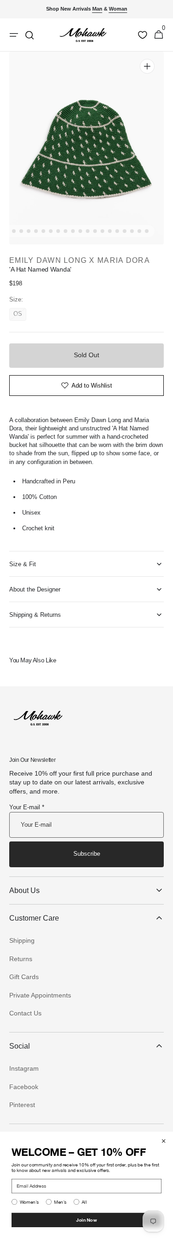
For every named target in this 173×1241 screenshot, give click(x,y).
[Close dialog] (163, 1141)
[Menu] (14, 35)
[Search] (29, 35)
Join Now (86, 1220)
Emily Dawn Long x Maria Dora (79, 260)
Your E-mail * (26, 807)
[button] (159, 35)
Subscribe (86, 853)
